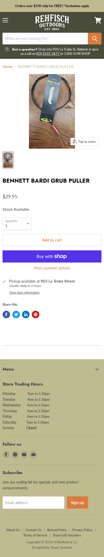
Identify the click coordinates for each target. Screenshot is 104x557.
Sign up (77, 502)
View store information (24, 292)
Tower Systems (61, 547)
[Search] (94, 38)
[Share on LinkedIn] (26, 314)
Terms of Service (35, 535)
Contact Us (33, 530)
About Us (13, 530)
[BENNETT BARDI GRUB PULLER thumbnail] (8, 160)
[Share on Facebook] (6, 314)
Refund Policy (57, 530)
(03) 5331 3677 (48, 53)
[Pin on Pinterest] (35, 314)
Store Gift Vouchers (67, 535)
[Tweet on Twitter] (16, 314)
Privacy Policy (82, 530)
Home (8, 66)
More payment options (52, 268)
